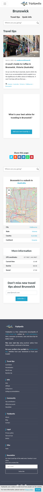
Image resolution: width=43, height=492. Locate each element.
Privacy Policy (29, 489)
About (7, 417)
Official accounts (10, 404)
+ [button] (9, 190)
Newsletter (8, 407)
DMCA (7, 438)
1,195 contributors (31, 334)
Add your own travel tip (21, 132)
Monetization (9, 367)
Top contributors (10, 401)
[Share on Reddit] (15, 157)
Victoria (22, 84)
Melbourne (29, 84)
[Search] (38, 23)
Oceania (9, 84)
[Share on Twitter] (11, 157)
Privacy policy (9, 433)
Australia (16, 84)
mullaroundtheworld (23, 60)
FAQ (6, 383)
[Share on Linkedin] (23, 157)
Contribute (8, 365)
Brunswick (9, 86)
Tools (6, 448)
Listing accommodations (12, 391)
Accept (38, 489)
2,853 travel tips (11, 334)
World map (8, 370)
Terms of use (9, 435)
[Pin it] (32, 157)
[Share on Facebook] (19, 157)
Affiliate (7, 386)
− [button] (9, 193)
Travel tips (15, 17)
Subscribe (20, 299)
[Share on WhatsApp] (27, 157)
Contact (7, 422)
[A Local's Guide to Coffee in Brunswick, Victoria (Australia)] (21, 46)
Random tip (8, 373)
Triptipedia (34, 3)
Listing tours (8, 388)
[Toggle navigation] (5, 4)
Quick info (27, 17)
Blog (6, 420)
